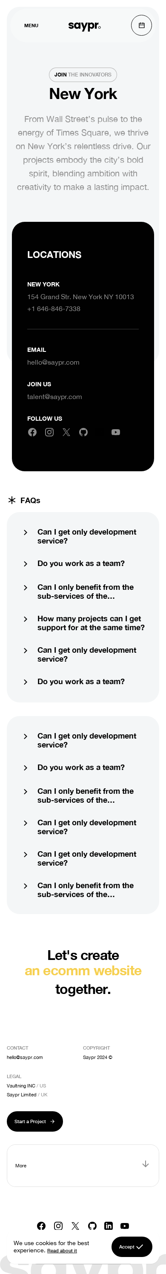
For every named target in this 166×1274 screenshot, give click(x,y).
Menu (31, 25)
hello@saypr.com (53, 362)
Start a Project (30, 1121)
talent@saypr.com (54, 396)
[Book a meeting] (141, 25)
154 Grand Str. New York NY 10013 (80, 296)
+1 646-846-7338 (53, 308)
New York (43, 284)
